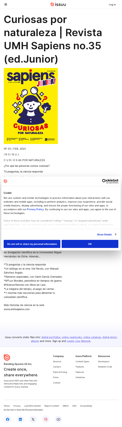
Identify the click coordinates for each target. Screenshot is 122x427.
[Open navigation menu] (6, 4)
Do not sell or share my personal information (32, 244)
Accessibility (86, 406)
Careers (57, 367)
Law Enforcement (32, 406)
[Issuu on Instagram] (46, 419)
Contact (56, 383)
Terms (7, 406)
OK (90, 244)
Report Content (51, 406)
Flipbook (80, 372)
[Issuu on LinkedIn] (20, 419)
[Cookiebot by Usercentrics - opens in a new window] (104, 181)
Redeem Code (105, 367)
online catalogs (92, 337)
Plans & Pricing (60, 372)
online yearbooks (72, 337)
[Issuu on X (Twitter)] (33, 419)
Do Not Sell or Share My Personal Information (23, 410)
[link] (112, 4)
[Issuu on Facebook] (7, 419)
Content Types (82, 361)
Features (80, 367)
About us (57, 361)
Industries (80, 377)
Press (56, 377)
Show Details (104, 234)
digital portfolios (50, 337)
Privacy (17, 406)
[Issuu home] (58, 4)
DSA (74, 406)
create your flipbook (79, 341)
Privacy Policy (35, 209)
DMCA (66, 406)
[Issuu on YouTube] (58, 419)
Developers (103, 361)
